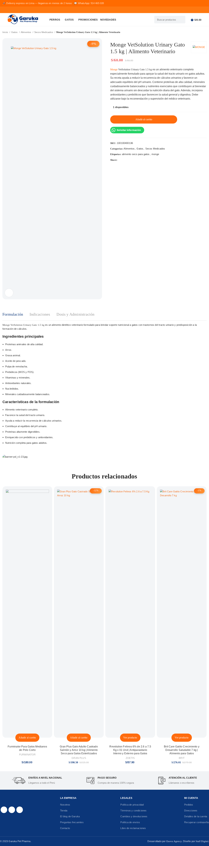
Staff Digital (202, 841)
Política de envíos (130, 822)
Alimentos (26, 32)
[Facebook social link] (120, 160)
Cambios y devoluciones (133, 816)
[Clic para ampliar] (9, 293)
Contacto (65, 828)
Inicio (5, 32)
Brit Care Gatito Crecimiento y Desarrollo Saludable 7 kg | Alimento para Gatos (181, 750)
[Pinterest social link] (128, 160)
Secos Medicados (44, 32)
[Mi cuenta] (188, 19)
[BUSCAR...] (181, 19)
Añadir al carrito (143, 119)
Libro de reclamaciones (133, 828)
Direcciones (190, 810)
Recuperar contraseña (196, 822)
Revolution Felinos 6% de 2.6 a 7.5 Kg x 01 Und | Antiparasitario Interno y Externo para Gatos (130, 750)
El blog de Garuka (70, 816)
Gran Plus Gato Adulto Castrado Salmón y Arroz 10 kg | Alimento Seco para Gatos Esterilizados (79, 750)
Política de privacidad (132, 804)
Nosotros (65, 804)
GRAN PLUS (79, 758)
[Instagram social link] (11, 810)
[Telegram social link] (135, 160)
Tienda (63, 810)
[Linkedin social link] (131, 160)
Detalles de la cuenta (195, 816)
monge (155, 154)
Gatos (14, 32)
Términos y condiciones (133, 810)
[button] (27, 738)
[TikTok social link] (19, 810)
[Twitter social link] (124, 160)
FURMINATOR (27, 754)
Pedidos (188, 804)
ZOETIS (130, 758)
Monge (114, 69)
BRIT (182, 758)
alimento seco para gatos (136, 154)
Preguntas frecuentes (72, 822)
